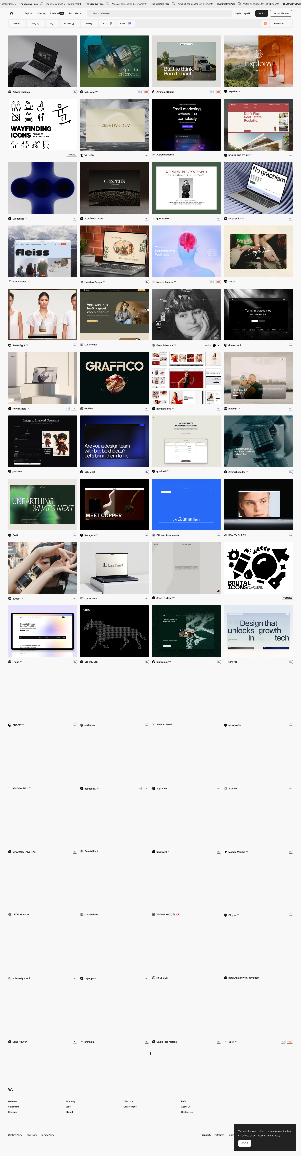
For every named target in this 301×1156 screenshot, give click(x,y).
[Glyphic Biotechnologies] (258, 1011)
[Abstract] (186, 568)
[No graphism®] (258, 188)
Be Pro (262, 13)
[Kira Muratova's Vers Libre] (186, 314)
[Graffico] (114, 378)
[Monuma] (42, 884)
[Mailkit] (186, 124)
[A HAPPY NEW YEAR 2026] (114, 631)
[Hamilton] (42, 694)
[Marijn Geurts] (114, 314)
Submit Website (281, 13)
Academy (56, 13)
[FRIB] (114, 1074)
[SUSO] (42, 631)
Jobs (69, 13)
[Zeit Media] (42, 1011)
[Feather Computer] (42, 1074)
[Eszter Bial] (114, 694)
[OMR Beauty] (114, 504)
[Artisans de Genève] (114, 948)
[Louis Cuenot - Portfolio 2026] (114, 568)
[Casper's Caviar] (114, 188)
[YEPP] (186, 441)
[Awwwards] (12, 13)
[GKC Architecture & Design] (258, 1074)
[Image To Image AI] (42, 441)
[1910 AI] (186, 1074)
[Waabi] (186, 61)
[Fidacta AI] (186, 884)
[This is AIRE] (42, 948)
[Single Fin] (258, 251)
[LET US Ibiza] (258, 124)
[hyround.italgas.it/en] (114, 1011)
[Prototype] (114, 758)
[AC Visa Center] (258, 884)
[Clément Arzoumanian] (186, 504)
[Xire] (114, 821)
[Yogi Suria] (186, 758)
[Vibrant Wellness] (186, 251)
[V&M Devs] (114, 441)
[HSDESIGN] (186, 948)
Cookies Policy (273, 1135)
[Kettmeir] (186, 1011)
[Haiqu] (42, 188)
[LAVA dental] (186, 631)
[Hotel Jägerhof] (186, 821)
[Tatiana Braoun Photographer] (186, 188)
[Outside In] (42, 314)
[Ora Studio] (258, 378)
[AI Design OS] (114, 884)
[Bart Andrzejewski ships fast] (258, 948)
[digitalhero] (258, 314)
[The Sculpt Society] (186, 378)
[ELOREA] (42, 568)
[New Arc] (258, 631)
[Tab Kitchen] (114, 251)
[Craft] (42, 504)
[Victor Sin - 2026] (114, 124)
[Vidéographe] (258, 821)
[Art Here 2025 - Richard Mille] (42, 378)
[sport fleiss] (42, 251)
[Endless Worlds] (258, 61)
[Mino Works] (258, 694)
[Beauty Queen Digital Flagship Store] (258, 504)
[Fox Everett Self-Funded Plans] (186, 694)
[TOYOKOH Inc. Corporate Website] (42, 821)
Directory (42, 13)
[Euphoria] (42, 758)
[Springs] (114, 61)
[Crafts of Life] (258, 758)
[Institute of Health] (258, 441)
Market (78, 13)
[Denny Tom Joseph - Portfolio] (42, 61)
